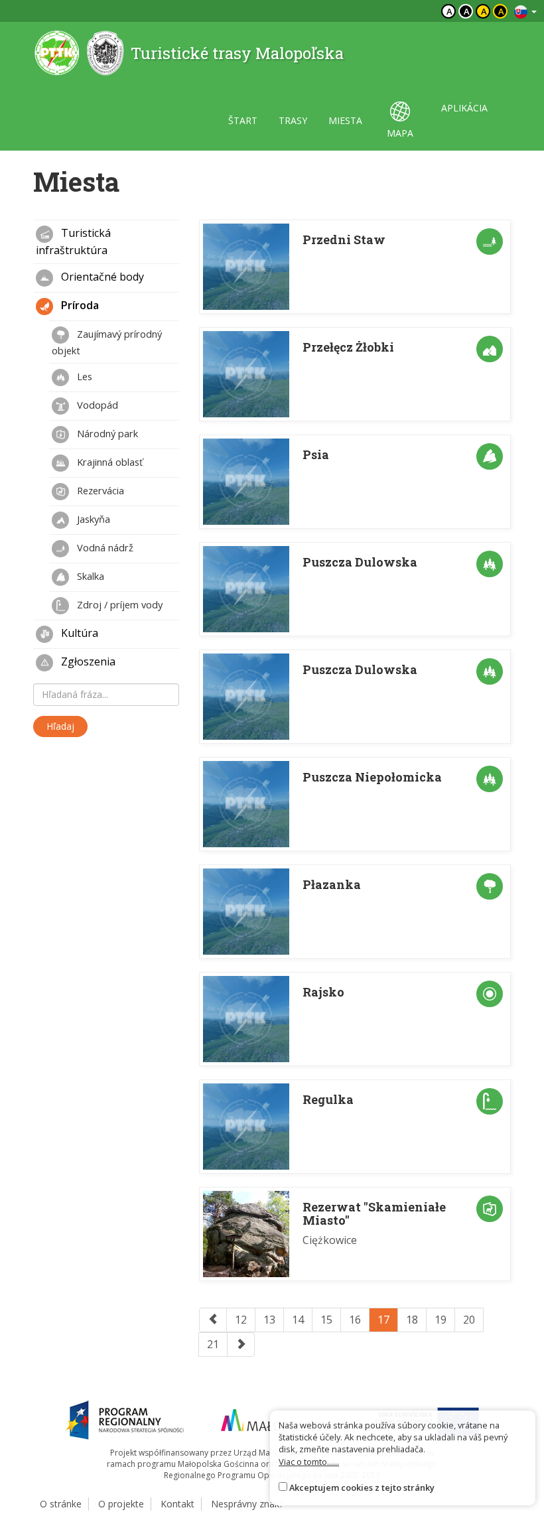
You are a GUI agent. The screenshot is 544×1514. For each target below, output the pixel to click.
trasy (293, 120)
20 (469, 1319)
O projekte (121, 1503)
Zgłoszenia (86, 661)
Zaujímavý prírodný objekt (107, 342)
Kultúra (78, 633)
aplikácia (464, 108)
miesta (345, 120)
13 (269, 1319)
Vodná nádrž (103, 547)
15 (326, 1319)
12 (241, 1319)
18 (412, 1319)
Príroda (78, 305)
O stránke (61, 1503)
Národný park (106, 433)
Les (83, 376)
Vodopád (96, 404)
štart (242, 120)
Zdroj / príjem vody (118, 604)
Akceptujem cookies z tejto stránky (362, 1487)
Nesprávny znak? (247, 1503)
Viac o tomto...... (309, 1462)
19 (440, 1319)
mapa (400, 133)
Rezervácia (99, 490)
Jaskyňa (92, 518)
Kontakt (177, 1503)
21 (213, 1344)
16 (355, 1319)
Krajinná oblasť (108, 461)
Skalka (89, 576)
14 (298, 1319)
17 (383, 1319)
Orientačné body (101, 276)
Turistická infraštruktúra (73, 241)
